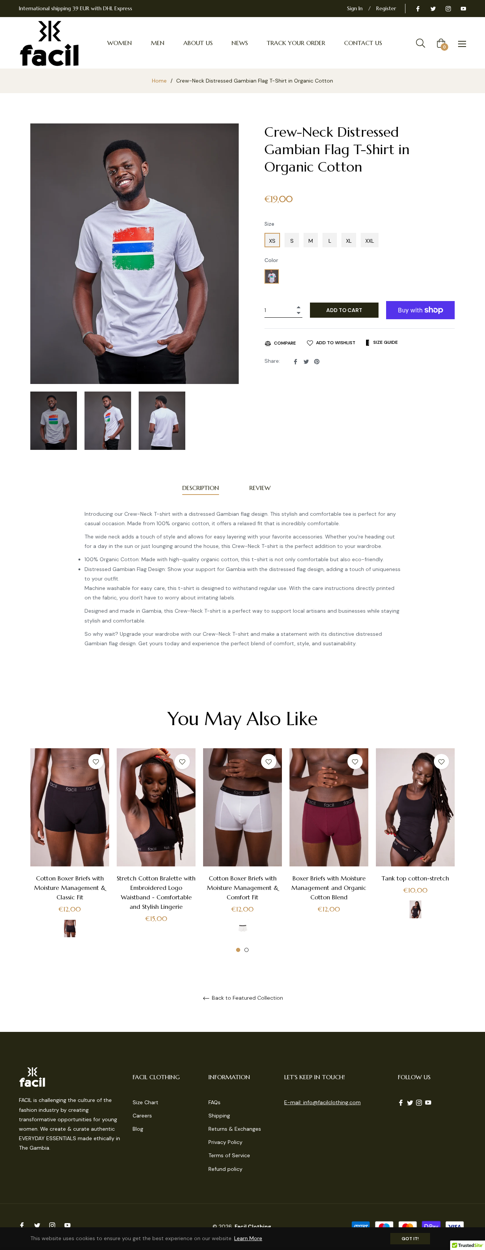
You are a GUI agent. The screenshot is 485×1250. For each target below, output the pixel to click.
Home (159, 80)
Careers (142, 1115)
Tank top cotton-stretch (415, 878)
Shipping (219, 1115)
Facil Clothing (253, 1226)
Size (269, 223)
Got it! (410, 1239)
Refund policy (225, 1169)
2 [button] (246, 950)
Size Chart (145, 1102)
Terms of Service (229, 1155)
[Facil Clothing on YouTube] (463, 8)
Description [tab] (200, 488)
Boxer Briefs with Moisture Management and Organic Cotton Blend (328, 887)
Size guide (385, 342)
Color (271, 260)
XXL (369, 240)
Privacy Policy (225, 1142)
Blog (138, 1128)
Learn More (248, 1238)
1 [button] (238, 950)
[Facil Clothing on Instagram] (448, 8)
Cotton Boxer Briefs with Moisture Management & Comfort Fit (242, 887)
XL (349, 240)
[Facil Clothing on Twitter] (433, 8)
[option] (70, 850)
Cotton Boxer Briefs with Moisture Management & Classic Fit (70, 887)
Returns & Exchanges (234, 1128)
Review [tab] (260, 488)
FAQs (214, 1102)
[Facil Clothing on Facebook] (418, 8)
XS (272, 240)
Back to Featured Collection (246, 998)
